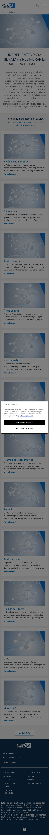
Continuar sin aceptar (10, 404)
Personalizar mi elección (24, 428)
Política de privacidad (26, 416)
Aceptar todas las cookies (24, 422)
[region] (24, 417)
